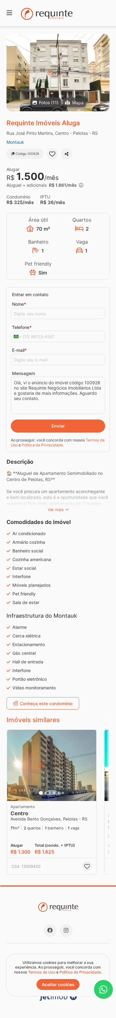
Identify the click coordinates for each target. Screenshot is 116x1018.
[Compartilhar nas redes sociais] (66, 154)
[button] (58, 72)
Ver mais (56, 509)
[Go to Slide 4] (54, 793)
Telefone (22, 327)
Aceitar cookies (58, 984)
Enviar (58, 425)
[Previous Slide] (11, 72)
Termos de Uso (41, 972)
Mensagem (23, 373)
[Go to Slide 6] (63, 793)
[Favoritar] (52, 154)
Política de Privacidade (42, 445)
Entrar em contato (30, 294)
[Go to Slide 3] (50, 793)
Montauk (15, 142)
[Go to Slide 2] (45, 793)
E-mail (19, 350)
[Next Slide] (104, 72)
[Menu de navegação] (9, 13)
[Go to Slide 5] (58, 793)
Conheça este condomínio (46, 703)
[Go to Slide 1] (41, 793)
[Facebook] (50, 930)
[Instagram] (66, 930)
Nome (19, 304)
